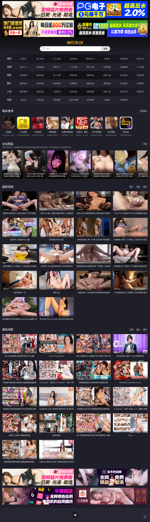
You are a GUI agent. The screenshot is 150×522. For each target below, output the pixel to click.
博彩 (9, 58)
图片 (9, 83)
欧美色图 (57, 83)
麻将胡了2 (90, 58)
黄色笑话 (124, 91)
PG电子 (23, 58)
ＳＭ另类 (140, 67)
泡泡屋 (107, 100)
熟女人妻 (90, 67)
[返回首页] (145, 517)
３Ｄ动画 (73, 67)
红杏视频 (90, 100)
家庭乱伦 (40, 91)
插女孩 (23, 100)
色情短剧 (124, 100)
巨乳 (138, 187)
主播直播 (124, 67)
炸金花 (107, 58)
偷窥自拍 (23, 83)
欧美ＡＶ (57, 67)
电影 (9, 75)
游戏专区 (73, 58)
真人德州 (40, 58)
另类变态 (140, 75)
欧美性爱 (73, 75)
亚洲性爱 (23, 75)
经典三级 (107, 75)
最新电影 (7, 329)
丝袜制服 (107, 67)
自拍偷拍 (40, 67)
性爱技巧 (140, 91)
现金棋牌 (124, 58)
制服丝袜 (90, 75)
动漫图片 (73, 83)
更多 (145, 187)
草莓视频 (57, 100)
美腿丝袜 (90, 83)
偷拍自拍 (40, 75)
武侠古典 (73, 91)
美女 (131, 187)
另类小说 (107, 91)
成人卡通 (57, 75)
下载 (145, 144)
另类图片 (140, 83)
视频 (9, 67)
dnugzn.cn (75, 42)
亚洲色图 (40, 83)
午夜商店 (40, 100)
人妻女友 (57, 91)
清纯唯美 (107, 83)
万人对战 (57, 58)
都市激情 (23, 91)
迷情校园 (90, 91)
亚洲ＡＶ (23, 67)
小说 (9, 91)
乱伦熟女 (124, 75)
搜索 (105, 48)
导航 (9, 99)
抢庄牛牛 (140, 58)
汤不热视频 (73, 100)
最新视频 (7, 187)
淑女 (138, 329)
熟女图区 (124, 83)
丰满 (131, 329)
